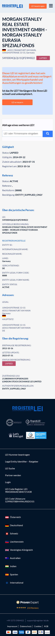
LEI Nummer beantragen (17, 454)
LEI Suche (10, 468)
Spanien (14, 574)
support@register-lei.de (38, 620)
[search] (48, 134)
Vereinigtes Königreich (21, 549)
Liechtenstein (17, 541)
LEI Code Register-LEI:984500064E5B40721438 (18, 490)
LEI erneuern (17, 102)
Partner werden (13, 475)
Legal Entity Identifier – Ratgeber (21, 461)
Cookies (37, 626)
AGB (46, 626)
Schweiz (14, 533)
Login (8, 482)
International (16, 582)
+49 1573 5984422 (15, 620)
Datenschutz (25, 626)
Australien (15, 558)
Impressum (12, 626)
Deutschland (16, 525)
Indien (13, 566)
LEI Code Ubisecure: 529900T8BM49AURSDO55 (19, 500)
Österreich (15, 517)
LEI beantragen (38, 6)
